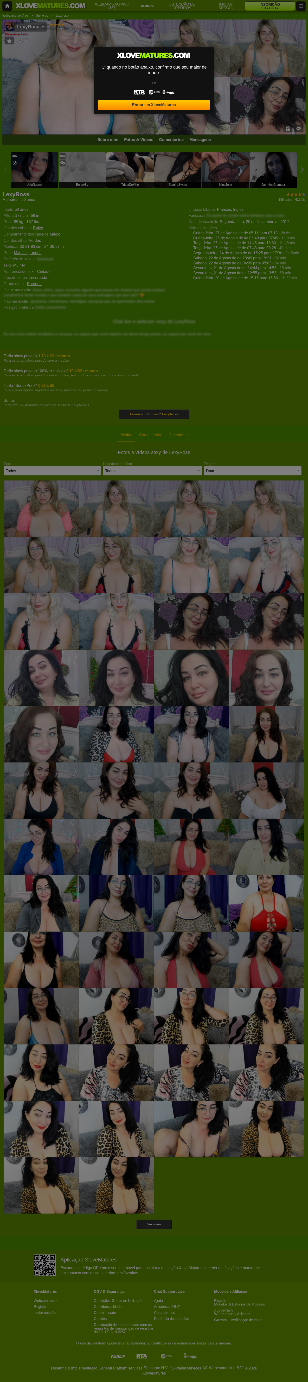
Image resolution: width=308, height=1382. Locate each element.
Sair (154, 82)
